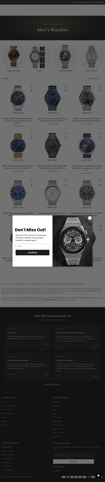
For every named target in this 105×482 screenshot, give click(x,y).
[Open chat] (98, 475)
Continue (32, 252)
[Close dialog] (90, 218)
